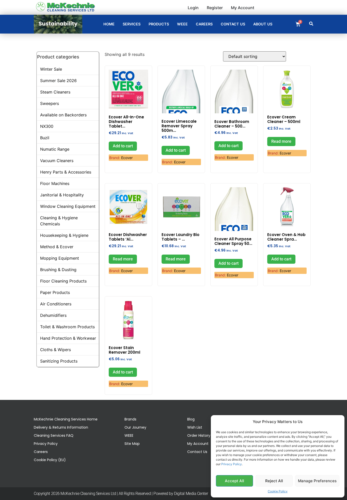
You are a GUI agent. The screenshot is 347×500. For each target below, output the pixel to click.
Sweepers (49, 103)
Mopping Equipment (59, 258)
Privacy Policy (231, 464)
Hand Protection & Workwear (68, 338)
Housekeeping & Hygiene (64, 235)
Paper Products (55, 292)
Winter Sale (51, 69)
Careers (41, 451)
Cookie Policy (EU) (50, 459)
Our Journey (135, 427)
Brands (130, 419)
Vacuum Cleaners (56, 160)
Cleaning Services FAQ (53, 435)
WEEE (128, 435)
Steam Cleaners (55, 92)
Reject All (274, 480)
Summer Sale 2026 (58, 80)
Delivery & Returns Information (61, 427)
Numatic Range (54, 149)
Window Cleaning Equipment (68, 206)
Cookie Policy (278, 491)
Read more (281, 141)
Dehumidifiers (53, 315)
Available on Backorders (63, 114)
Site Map (132, 443)
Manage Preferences (317, 480)
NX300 (46, 126)
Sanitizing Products (58, 361)
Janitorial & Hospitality (62, 194)
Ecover (127, 157)
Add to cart (123, 146)
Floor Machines (54, 183)
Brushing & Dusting (58, 269)
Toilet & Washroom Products (67, 326)
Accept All (234, 480)
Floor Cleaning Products (63, 281)
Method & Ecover (56, 246)
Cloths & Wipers (55, 349)
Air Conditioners (55, 303)
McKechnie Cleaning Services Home (66, 419)
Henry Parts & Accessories (65, 172)
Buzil (44, 137)
